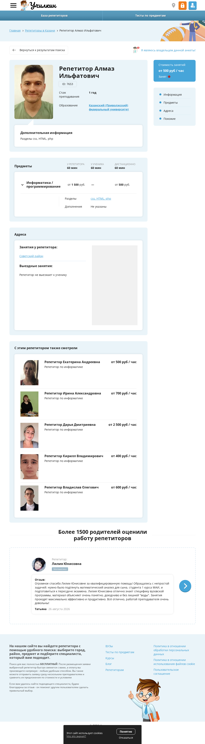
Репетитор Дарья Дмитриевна (70, 424)
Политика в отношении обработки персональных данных (171, 650)
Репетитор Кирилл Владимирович (73, 456)
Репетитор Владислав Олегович (71, 487)
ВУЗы (109, 646)
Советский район (31, 256)
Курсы (110, 658)
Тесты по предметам (120, 652)
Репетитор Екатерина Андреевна (72, 362)
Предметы (171, 102)
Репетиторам (115, 670)
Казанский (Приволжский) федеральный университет (109, 107)
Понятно (126, 731)
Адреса (168, 111)
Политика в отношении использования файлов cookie (174, 662)
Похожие (170, 119)
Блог (109, 664)
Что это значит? (76, 736)
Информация (173, 94)
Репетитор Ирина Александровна (72, 393)
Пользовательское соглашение (166, 672)
